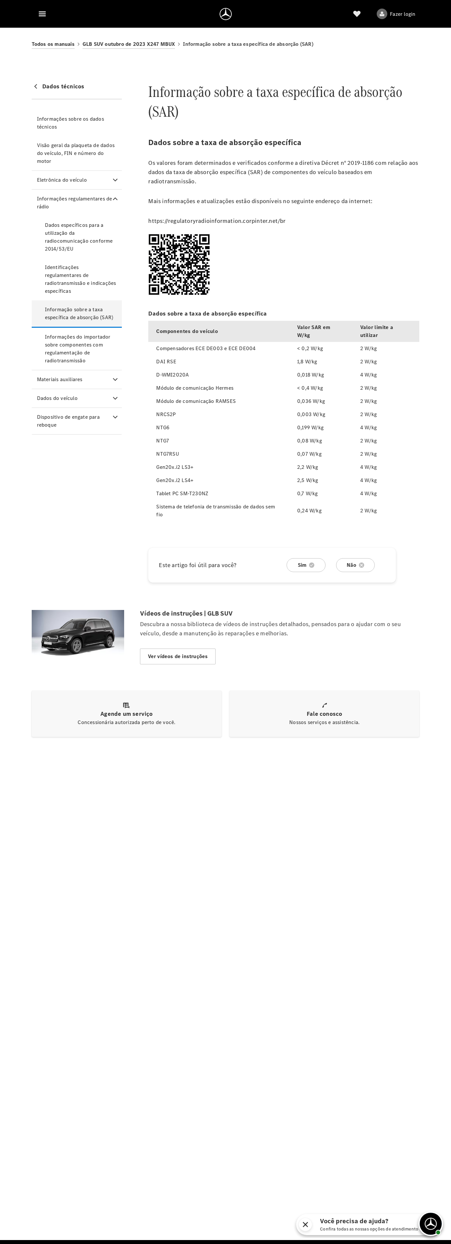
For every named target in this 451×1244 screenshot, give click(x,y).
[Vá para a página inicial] (225, 13)
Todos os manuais (53, 44)
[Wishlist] (357, 14)
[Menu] (42, 14)
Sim (302, 564)
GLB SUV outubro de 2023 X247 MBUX (129, 44)
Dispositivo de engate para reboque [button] (68, 420)
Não (351, 564)
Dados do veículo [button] (57, 398)
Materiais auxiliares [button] (60, 379)
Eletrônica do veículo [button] (62, 179)
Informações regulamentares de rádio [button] (74, 202)
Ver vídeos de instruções (178, 656)
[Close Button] (359, 1224)
